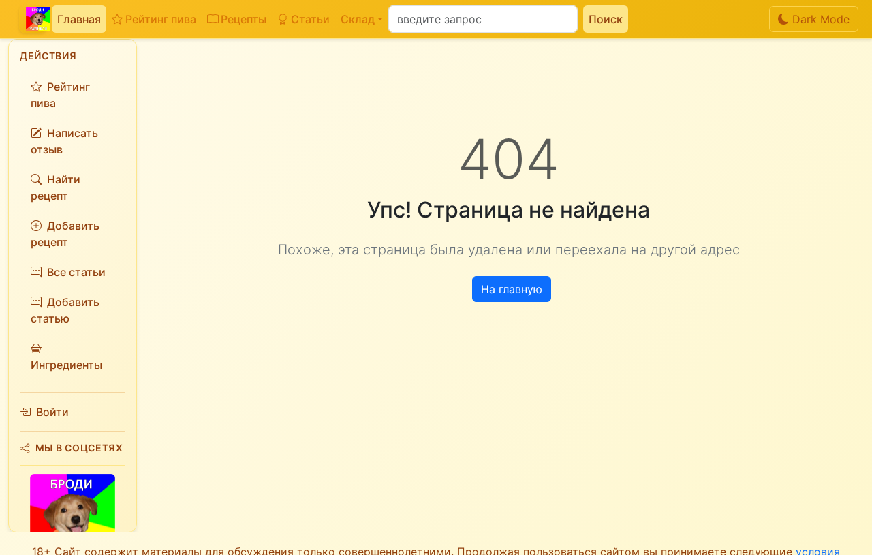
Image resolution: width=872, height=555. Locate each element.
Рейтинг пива (160, 19)
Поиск (606, 19)
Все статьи (76, 272)
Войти (52, 412)
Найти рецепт (55, 187)
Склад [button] (358, 19)
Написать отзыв (64, 141)
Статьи (310, 19)
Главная (79, 19)
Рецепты (243, 19)
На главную (511, 289)
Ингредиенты (66, 365)
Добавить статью (65, 310)
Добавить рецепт (65, 234)
